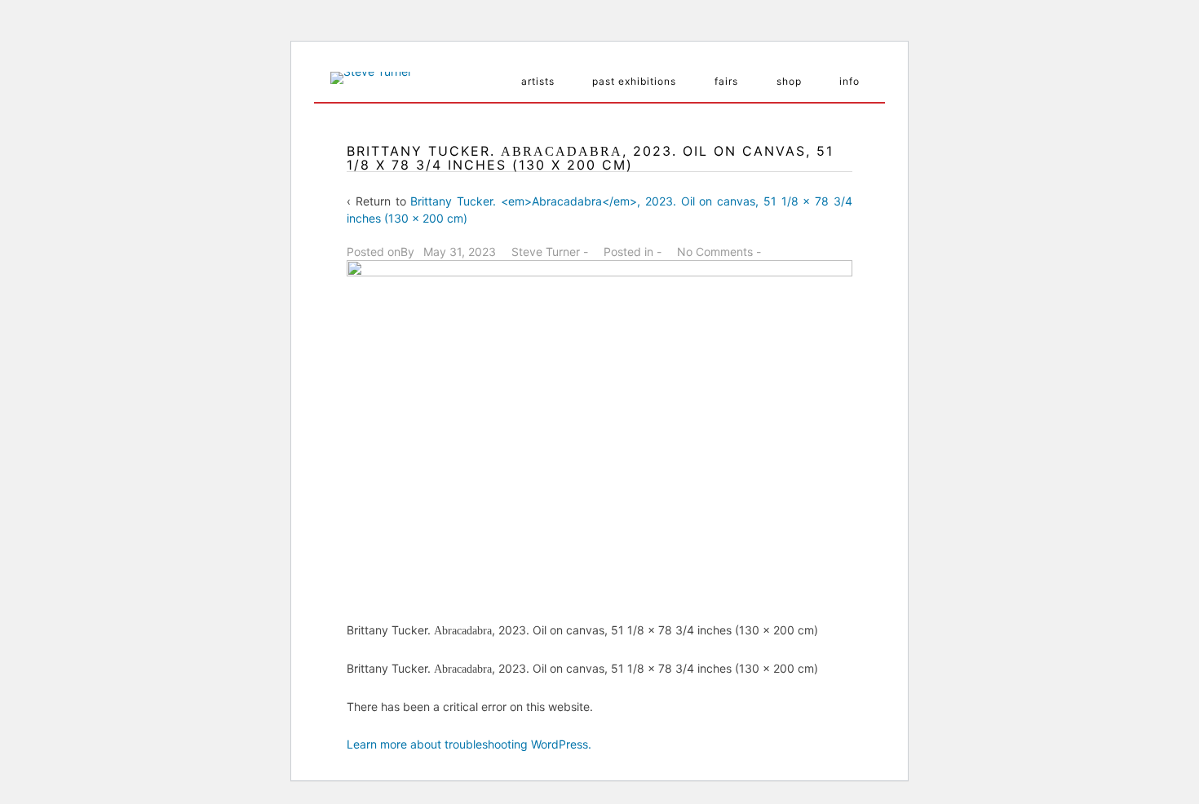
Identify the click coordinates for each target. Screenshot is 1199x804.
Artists (538, 81)
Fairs (726, 81)
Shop (789, 81)
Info (849, 81)
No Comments (715, 251)
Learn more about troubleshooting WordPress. (469, 744)
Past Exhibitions (634, 81)
